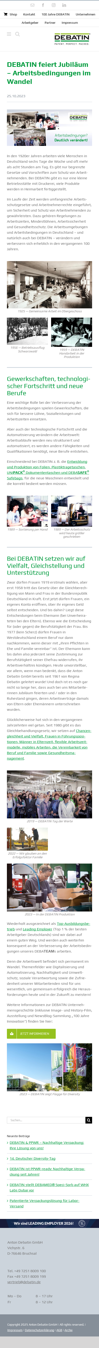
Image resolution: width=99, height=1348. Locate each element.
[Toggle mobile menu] (9, 34)
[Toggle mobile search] (17, 34)
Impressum (15, 1330)
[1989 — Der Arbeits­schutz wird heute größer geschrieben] (71, 497)
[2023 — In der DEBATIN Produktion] (49, 865)
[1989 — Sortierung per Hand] (27, 497)
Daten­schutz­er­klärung (39, 1330)
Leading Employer (37, 929)
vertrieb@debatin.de (24, 1282)
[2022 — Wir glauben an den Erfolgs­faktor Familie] (27, 829)
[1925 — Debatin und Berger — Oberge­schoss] (49, 263)
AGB (59, 1330)
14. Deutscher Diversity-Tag (32, 1158)
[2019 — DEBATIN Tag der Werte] (49, 772)
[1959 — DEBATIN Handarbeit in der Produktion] (71, 319)
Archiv (68, 1330)
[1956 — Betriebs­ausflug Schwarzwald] (27, 319)
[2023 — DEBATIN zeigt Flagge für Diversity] (49, 1045)
